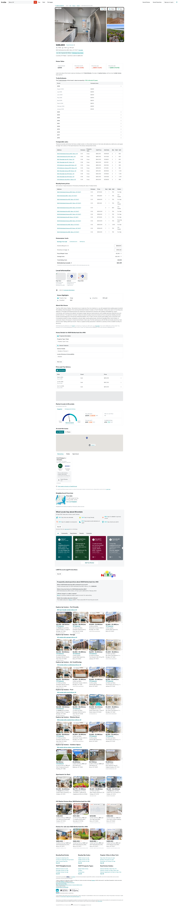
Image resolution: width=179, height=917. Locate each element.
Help (108, 895)
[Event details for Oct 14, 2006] (121, 387)
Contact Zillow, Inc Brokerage (62, 887)
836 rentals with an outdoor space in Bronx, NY (69, 747)
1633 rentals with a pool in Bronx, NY (66, 692)
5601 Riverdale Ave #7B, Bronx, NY (65, 173)
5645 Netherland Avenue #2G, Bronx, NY (67, 153)
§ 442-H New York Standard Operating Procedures (65, 882)
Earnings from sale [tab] (62, 241)
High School (75, 454)
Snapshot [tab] (59, 409)
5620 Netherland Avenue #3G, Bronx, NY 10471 (69, 207)
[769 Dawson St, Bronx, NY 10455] (97, 755)
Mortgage (50, 2)
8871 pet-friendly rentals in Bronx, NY (67, 609)
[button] (35, 2)
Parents (82, 533)
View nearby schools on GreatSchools (67, 486)
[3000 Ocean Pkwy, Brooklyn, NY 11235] (97, 617)
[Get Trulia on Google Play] (74, 890)
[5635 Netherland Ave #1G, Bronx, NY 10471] (64, 834)
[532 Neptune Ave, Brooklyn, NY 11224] (113, 645)
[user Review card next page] (123, 548)
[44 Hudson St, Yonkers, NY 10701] (114, 782)
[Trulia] (57, 890)
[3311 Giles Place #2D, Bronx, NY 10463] (97, 809)
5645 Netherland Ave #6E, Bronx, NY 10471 (68, 232)
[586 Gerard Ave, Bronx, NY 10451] (113, 617)
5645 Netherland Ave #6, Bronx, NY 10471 (67, 217)
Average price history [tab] (70, 409)
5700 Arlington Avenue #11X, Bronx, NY (67, 168)
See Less (60, 361)
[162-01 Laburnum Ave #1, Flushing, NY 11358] (64, 755)
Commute (89, 533)
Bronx (74, 5)
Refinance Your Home (77, 53)
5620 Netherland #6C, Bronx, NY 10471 (67, 195)
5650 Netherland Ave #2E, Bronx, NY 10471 (68, 211)
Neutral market (70, 422)
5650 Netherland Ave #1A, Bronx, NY (66, 156)
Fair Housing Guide (73, 895)
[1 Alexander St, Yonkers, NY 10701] (64, 782)
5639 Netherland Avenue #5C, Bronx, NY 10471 (69, 214)
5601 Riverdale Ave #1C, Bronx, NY (65, 159)
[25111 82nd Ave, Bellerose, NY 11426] (80, 755)
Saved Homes (146, 2)
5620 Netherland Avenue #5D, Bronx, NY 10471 (69, 192)
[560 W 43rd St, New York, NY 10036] (80, 617)
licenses (93, 880)
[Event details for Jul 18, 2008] (121, 382)
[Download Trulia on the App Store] (64, 890)
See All (59, 526)
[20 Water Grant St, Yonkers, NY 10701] (97, 782)
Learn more (108, 489)
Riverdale (81, 50)
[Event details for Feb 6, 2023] (121, 378)
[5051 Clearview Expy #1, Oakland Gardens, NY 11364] (113, 755)
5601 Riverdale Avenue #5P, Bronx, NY (66, 171)
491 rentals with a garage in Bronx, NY (67, 637)
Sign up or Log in (168, 2)
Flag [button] (69, 557)
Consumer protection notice (77, 884)
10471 (78, 5)
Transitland (73, 876)
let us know (100, 901)
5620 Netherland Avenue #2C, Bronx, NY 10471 (69, 203)
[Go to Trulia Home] (4, 2)
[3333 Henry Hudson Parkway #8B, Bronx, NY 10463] (114, 809)
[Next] (122, 622)
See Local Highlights (71, 501)
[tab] (61, 370)
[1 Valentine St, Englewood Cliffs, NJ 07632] (81, 782)
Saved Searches (157, 2)
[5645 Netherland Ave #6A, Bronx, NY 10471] (81, 834)
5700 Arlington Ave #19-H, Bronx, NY (66, 179)
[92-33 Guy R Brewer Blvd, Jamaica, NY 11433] (97, 645)
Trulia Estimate (62, 80)
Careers (79, 895)
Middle (68, 454)
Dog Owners (73, 533)
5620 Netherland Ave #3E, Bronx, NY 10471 (68, 199)
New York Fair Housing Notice (61, 883)
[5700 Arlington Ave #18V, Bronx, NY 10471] (114, 834)
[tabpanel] (89, 255)
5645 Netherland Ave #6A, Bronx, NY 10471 (68, 224)
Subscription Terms (102, 895)
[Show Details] (121, 86)
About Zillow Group (66, 895)
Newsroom (84, 895)
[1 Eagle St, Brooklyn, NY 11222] (64, 617)
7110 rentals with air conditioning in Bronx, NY (69, 665)
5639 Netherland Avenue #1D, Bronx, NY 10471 (69, 228)
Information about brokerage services (65, 884)
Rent (44, 2)
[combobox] (22, 2)
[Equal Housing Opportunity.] (72, 904)
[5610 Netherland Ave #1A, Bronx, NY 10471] (97, 834)
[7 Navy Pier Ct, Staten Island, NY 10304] (97, 700)
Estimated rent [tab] (73, 241)
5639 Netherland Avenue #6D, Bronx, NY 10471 (69, 221)
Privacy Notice (112, 895)
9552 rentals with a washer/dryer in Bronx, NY (69, 720)
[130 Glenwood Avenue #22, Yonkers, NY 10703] (64, 809)
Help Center (83, 904)
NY (70, 5)
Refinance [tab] (82, 241)
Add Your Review (89, 562)
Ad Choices (118, 895)
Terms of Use (96, 895)
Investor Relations (89, 895)
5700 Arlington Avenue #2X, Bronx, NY (66, 165)
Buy (39, 2)
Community (64, 533)
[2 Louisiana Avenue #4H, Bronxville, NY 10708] (81, 809)
